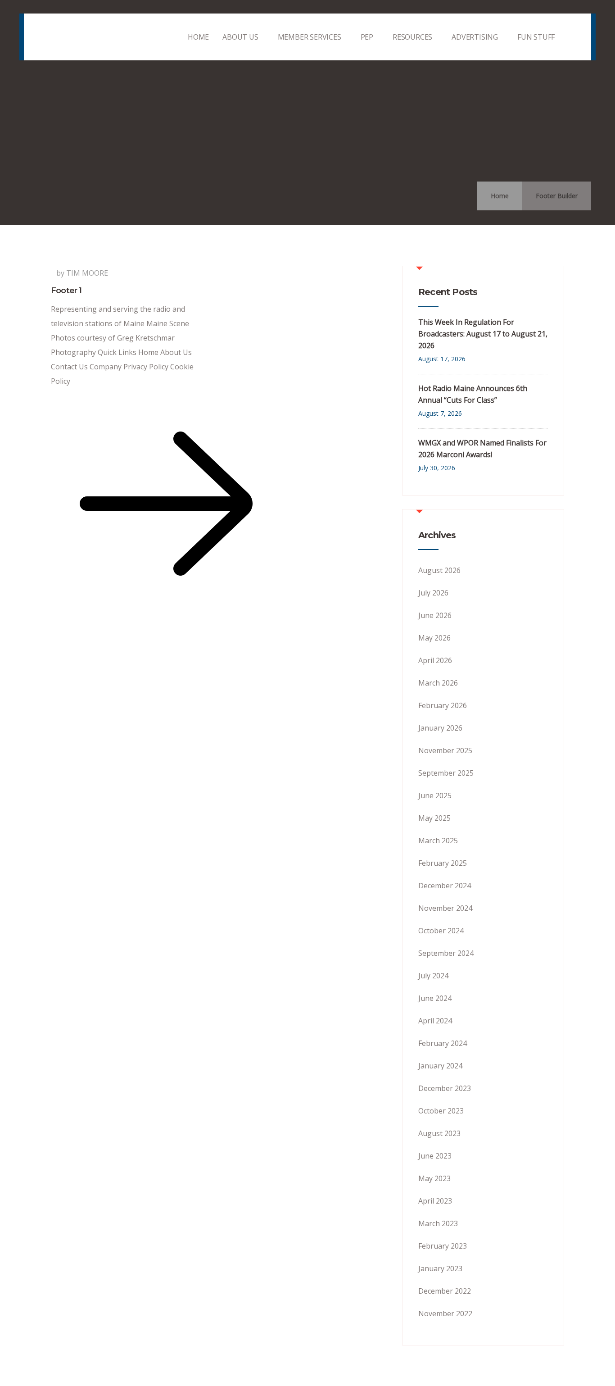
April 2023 (435, 1201)
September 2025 (446, 773)
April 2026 (435, 660)
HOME (198, 37)
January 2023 (440, 1268)
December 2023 (444, 1088)
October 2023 (441, 1111)
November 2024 (445, 908)
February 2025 (442, 863)
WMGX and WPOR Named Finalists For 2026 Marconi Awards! (482, 448)
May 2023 (434, 1178)
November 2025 (445, 750)
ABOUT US (240, 37)
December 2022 (444, 1291)
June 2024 (435, 998)
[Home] (86, 37)
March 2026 (438, 683)
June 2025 (435, 795)
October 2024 (441, 931)
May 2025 (434, 818)
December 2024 (444, 886)
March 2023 (438, 1223)
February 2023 (442, 1246)
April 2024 (435, 1021)
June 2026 (435, 615)
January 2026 (440, 728)
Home (500, 195)
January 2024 (440, 1066)
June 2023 (435, 1156)
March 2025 (438, 840)
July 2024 (433, 976)
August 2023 (439, 1133)
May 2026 (434, 638)
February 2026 (442, 705)
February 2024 (442, 1043)
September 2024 (446, 953)
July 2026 (433, 593)
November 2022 (445, 1313)
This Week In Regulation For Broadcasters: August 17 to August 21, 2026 (482, 333)
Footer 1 (66, 290)
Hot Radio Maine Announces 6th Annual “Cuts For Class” (472, 394)
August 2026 (439, 570)
